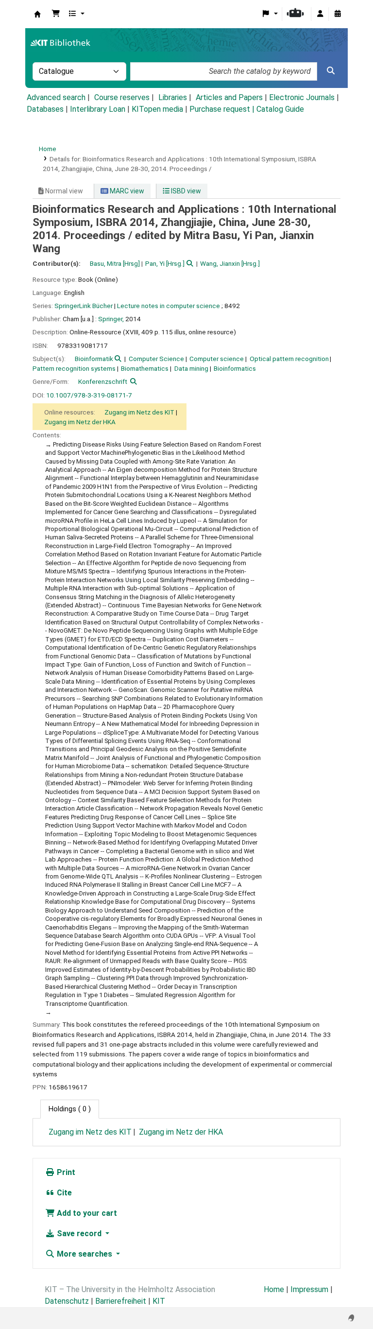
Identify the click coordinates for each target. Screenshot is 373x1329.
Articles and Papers (229, 97)
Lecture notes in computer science (168, 306)
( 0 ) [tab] (70, 1109)
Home (47, 149)
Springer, (111, 319)
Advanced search (56, 97)
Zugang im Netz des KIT (139, 412)
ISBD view (185, 191)
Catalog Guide (280, 109)
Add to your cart (86, 1213)
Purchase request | (222, 109)
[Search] (330, 71)
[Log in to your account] (320, 14)
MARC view (126, 191)
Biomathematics (145, 368)
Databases (45, 109)
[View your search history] (337, 14)
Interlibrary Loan (97, 109)
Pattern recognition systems (74, 368)
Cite (63, 1192)
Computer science (216, 358)
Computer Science (156, 358)
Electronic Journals (302, 97)
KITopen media (157, 109)
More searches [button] (84, 1254)
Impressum (309, 1289)
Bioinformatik (94, 358)
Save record (79, 1233)
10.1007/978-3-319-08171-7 (89, 395)
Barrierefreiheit (120, 1301)
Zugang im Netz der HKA (80, 422)
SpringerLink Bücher (83, 306)
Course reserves (122, 97)
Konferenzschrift (102, 381)
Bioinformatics (235, 368)
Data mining (191, 368)
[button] (56, 14)
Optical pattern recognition (289, 358)
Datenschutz (67, 1301)
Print (65, 1172)
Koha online (37, 14)
